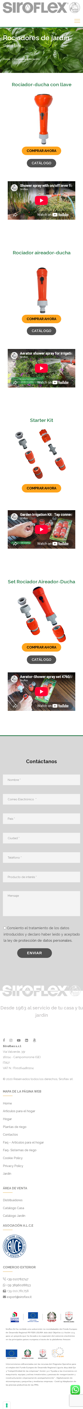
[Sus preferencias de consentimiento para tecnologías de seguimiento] (6, 1405)
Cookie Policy (13, 1158)
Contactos (10, 1134)
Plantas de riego (14, 1127)
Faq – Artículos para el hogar (23, 1142)
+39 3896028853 (18, 1285)
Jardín (7, 1173)
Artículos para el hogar (19, 1111)
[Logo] (41, 7)
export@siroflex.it (19, 1297)
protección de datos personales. (45, 940)
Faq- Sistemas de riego (19, 1150)
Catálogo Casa (13, 1208)
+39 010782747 (18, 1279)
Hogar (7, 1119)
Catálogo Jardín (14, 1216)
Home (6, 59)
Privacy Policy (13, 1166)
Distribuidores (13, 1200)
